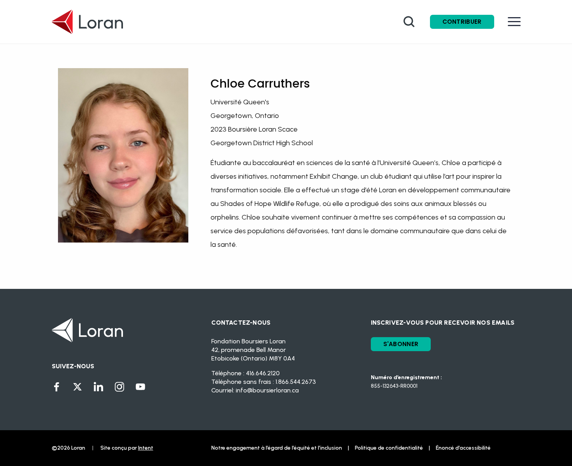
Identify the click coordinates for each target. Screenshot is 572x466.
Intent (145, 448)
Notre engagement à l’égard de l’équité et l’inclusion (276, 448)
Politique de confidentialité (389, 448)
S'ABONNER (401, 344)
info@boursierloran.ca (267, 390)
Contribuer (462, 22)
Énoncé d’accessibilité (463, 448)
